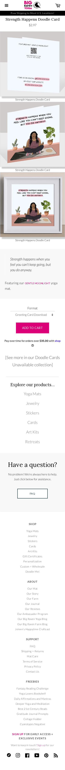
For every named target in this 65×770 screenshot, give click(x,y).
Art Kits (32, 432)
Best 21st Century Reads (32, 708)
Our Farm (32, 598)
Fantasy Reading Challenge (32, 688)
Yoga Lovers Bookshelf (32, 693)
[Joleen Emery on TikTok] (9, 756)
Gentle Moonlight (37, 283)
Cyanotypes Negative (32, 724)
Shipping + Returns (32, 651)
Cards (32, 422)
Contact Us (32, 671)
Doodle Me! (32, 571)
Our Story (32, 593)
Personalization (32, 561)
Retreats (32, 441)
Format (32, 308)
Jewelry (32, 403)
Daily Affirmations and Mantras (32, 698)
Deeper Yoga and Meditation (33, 703)
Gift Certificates (32, 556)
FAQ (32, 646)
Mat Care (32, 656)
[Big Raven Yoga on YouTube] (36, 756)
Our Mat (32, 588)
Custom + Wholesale (32, 566)
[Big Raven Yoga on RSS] (56, 756)
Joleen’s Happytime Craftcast (32, 629)
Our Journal (32, 603)
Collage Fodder (32, 719)
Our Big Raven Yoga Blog (32, 618)
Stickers (32, 413)
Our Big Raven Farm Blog (32, 624)
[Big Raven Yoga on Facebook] (27, 756)
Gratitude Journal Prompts (32, 713)
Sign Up (17, 734)
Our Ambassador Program (32, 613)
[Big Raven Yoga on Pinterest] (46, 756)
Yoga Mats (32, 393)
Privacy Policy (32, 666)
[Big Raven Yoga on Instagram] (18, 756)
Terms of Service (32, 661)
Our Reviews (32, 608)
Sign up (41, 745)
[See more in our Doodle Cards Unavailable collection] (32, 361)
